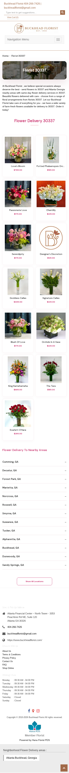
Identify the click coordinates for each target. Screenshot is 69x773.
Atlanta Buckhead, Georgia (21, 757)
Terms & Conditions (11, 654)
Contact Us (7, 661)
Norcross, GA (10, 496)
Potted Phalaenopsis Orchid (51, 166)
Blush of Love (18, 342)
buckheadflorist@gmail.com (20, 7)
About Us (6, 651)
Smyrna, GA (9, 513)
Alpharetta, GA (11, 539)
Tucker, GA (8, 530)
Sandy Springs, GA (13, 565)
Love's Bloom (18, 166)
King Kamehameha (18, 385)
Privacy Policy (9, 658)
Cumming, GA (10, 461)
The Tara (51, 385)
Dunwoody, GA (11, 556)
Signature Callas (51, 298)
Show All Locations (34, 581)
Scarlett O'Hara (18, 429)
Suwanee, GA (10, 522)
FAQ (4, 664)
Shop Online (8, 668)
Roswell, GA (9, 504)
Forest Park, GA (11, 479)
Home (5, 56)
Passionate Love (18, 210)
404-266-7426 (32, 3)
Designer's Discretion (51, 254)
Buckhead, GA (10, 547)
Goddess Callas (18, 298)
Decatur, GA (9, 470)
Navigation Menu (18, 39)
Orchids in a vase (51, 342)
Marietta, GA (9, 487)
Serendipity (18, 254)
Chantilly (51, 210)
